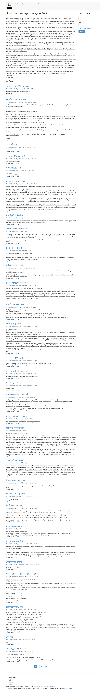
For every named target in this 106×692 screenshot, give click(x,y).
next (42, 666)
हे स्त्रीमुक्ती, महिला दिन (14, 215)
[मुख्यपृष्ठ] (10, 5)
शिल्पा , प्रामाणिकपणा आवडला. (17, 416)
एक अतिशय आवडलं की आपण (16, 99)
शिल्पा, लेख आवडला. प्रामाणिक (17, 526)
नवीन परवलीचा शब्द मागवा (87, 28)
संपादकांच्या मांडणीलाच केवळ (16, 282)
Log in (7, 77)
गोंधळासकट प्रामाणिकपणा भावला (17, 86)
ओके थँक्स (9, 636)
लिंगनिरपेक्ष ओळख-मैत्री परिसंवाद (42, 4)
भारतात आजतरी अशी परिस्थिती (17, 228)
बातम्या (10, 684)
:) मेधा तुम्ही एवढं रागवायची (15, 460)
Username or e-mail (84, 16)
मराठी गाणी (53, 4)
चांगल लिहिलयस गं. (13, 144)
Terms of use (68, 688)
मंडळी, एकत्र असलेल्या (14, 505)
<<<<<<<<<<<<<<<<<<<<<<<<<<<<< (22, 573)
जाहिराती (11, 682)
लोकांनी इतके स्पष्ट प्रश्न (15, 304)
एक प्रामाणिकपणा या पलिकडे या (17, 247)
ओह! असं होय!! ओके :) (14, 382)
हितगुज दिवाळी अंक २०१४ (27, 4)
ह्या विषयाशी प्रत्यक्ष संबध (14, 606)
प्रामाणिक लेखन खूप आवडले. (16, 493)
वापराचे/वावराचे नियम (51, 686)
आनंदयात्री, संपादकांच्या (14, 265)
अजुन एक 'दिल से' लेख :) (15, 561)
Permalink (8, 89)
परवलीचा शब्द (82, 22)
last (46, 666)
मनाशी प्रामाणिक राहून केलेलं (16, 156)
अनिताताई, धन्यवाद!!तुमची (15, 427)
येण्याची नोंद (82, 31)
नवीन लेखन (17, 4)
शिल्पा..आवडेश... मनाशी (14, 167)
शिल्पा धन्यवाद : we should (16, 480)
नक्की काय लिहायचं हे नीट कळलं (17, 357)
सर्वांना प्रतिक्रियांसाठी (14, 323)
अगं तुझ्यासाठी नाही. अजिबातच (16, 371)
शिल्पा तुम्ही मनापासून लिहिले (16, 181)
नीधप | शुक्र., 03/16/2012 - (17, 648)
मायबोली (59, 4)
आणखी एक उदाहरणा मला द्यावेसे (17, 394)
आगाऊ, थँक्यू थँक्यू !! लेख (15, 541)
